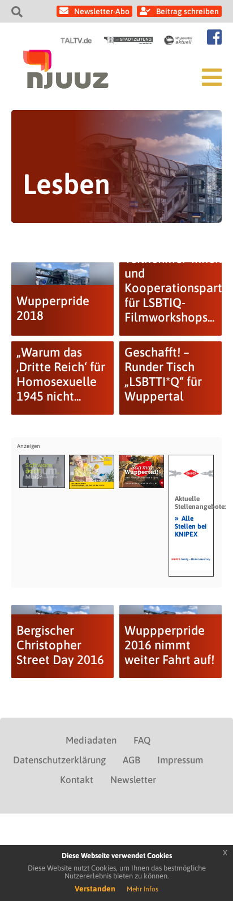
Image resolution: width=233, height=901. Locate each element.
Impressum (180, 760)
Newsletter (133, 779)
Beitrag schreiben (187, 11)
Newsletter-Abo (102, 11)
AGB (131, 760)
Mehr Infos (142, 889)
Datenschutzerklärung (59, 760)
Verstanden (95, 888)
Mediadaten (91, 740)
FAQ (141, 740)
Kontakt (76, 779)
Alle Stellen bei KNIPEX (190, 525)
